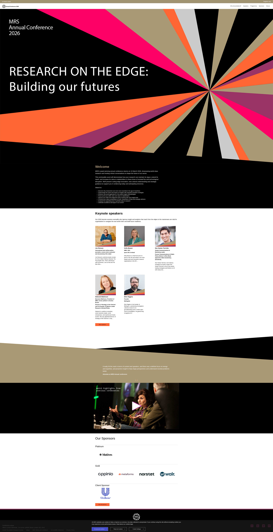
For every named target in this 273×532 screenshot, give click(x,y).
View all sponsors (102, 504)
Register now (267, 1)
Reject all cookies (118, 529)
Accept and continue (99, 529)
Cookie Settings (137, 529)
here (131, 524)
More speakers (102, 324)
